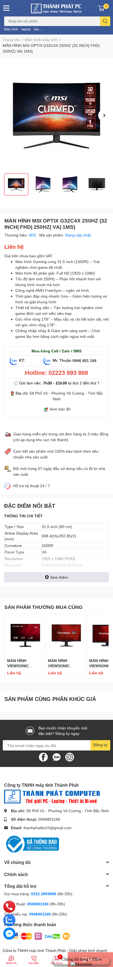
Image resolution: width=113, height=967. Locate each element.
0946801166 (49, 819)
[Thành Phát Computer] (56, 8)
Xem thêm (59, 577)
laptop (26, 29)
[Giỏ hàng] (101, 8)
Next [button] (104, 115)
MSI (33, 235)
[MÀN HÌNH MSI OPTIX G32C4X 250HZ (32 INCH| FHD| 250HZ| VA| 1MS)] (56, 115)
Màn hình (11, 29)
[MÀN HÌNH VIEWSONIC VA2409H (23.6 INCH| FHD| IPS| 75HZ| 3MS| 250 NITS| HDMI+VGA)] (25, 635)
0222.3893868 (43, 893)
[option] (56, 115)
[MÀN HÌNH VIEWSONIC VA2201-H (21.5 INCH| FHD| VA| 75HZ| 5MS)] (66, 635)
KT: (22, 360)
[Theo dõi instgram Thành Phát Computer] (69, 756)
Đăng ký (100, 744)
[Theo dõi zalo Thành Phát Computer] (56, 756)
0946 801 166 (84, 360)
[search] (105, 21)
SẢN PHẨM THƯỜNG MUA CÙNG (43, 607)
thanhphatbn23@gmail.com (48, 827)
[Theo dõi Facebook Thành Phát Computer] (43, 756)
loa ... (38, 29)
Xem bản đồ (59, 409)
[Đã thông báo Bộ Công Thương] (31, 844)
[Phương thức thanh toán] (38, 935)
